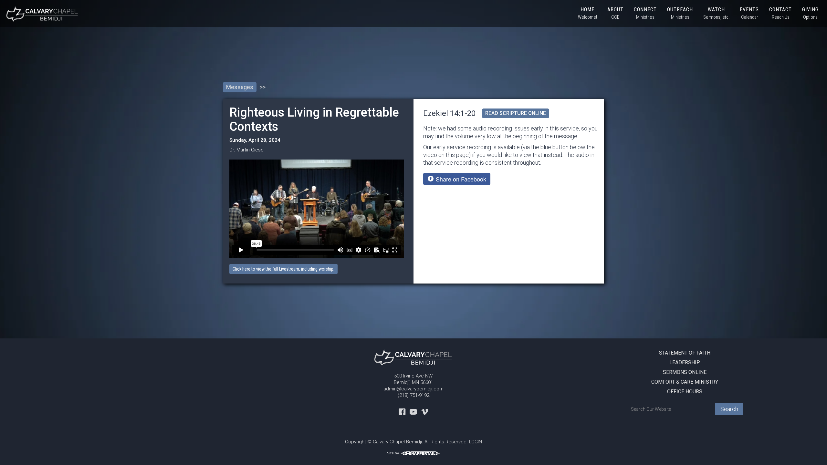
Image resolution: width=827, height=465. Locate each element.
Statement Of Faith (684, 353)
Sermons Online (685, 372)
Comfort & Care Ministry (684, 382)
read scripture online (515, 113)
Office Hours (684, 391)
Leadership (684, 362)
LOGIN (475, 441)
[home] (39, 13)
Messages (239, 87)
